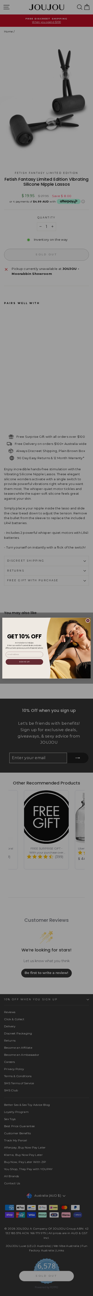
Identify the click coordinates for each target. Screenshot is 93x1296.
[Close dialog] (88, 620)
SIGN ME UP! (24, 662)
